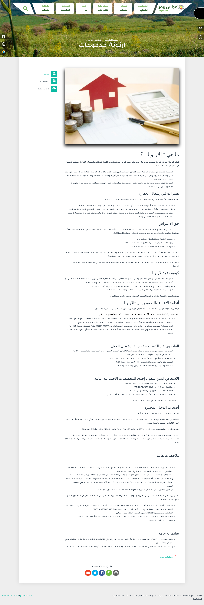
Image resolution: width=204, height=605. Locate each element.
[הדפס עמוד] (116, 573)
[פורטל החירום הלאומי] (3, 52)
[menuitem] (143, 8)
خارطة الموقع (26, 596)
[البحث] (25, 8)
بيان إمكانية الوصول (10, 596)
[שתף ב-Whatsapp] (109, 573)
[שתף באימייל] (88, 573)
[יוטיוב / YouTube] (3, 44)
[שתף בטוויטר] (95, 573)
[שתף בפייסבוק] (102, 573)
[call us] (200, 37)
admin (46, 74)
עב (200, 28)
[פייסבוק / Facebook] (3, 36)
